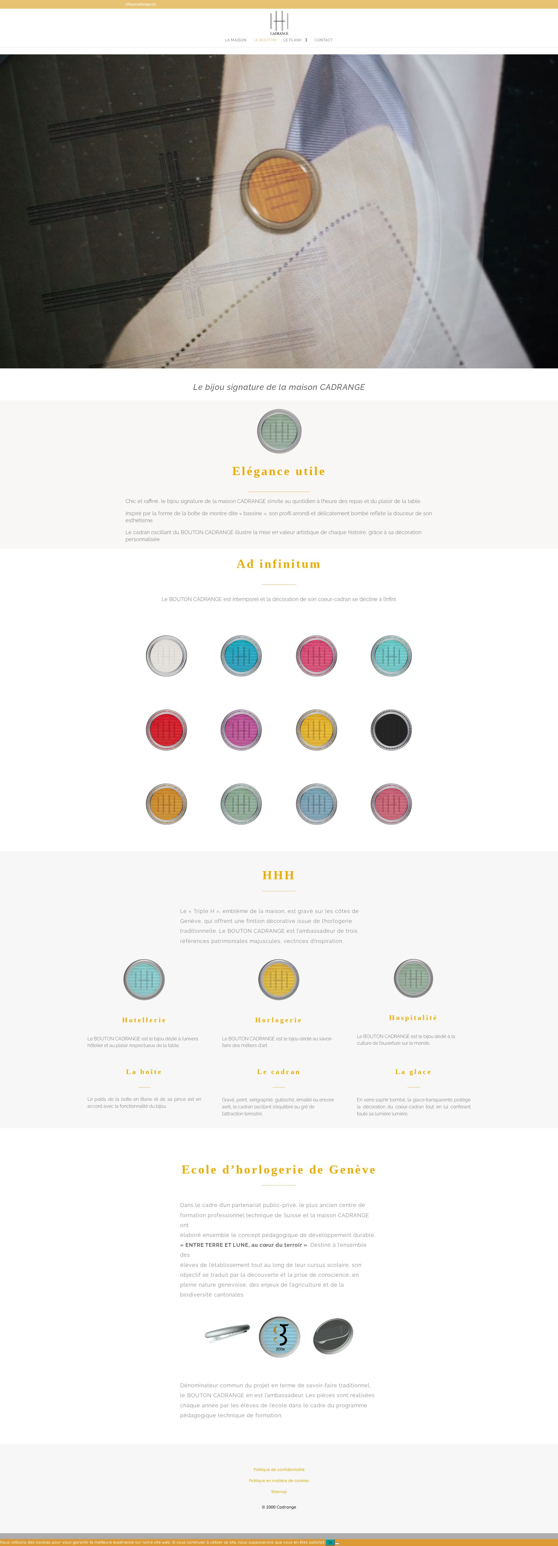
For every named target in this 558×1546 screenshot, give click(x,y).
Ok (330, 1542)
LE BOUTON (265, 40)
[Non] (337, 1544)
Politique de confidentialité (279, 1469)
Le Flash (292, 40)
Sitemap (279, 1491)
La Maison (235, 40)
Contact (324, 40)
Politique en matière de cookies (279, 1480)
